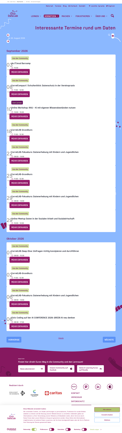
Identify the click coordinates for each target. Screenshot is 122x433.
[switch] (51, 429)
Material (49, 6)
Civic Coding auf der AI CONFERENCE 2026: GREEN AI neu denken (43, 317)
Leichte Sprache (97, 6)
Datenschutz (78, 401)
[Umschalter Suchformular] (112, 15)
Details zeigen (94, 429)
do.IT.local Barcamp (21, 63)
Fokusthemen (83, 16)
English (111, 6)
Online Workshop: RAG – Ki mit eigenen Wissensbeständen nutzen (43, 107)
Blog (65, 6)
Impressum (76, 397)
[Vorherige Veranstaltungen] (56, 35)
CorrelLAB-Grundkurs (21, 129)
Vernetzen (50, 16)
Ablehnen (107, 420)
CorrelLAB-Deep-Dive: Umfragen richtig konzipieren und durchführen (45, 251)
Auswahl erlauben (107, 415)
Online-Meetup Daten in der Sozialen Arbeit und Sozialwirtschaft (42, 218)
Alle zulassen (107, 409)
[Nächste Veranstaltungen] (56, 41)
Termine (58, 6)
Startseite (20, 1)
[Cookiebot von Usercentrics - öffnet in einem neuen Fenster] (11, 429)
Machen (66, 16)
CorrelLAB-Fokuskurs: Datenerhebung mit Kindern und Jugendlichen (45, 152)
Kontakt (82, 6)
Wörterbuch (72, 6)
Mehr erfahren (19, 72)
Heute (61, 338)
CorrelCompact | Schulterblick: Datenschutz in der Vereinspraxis (43, 85)
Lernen (35, 16)
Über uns (100, 16)
